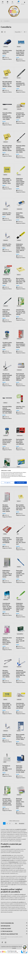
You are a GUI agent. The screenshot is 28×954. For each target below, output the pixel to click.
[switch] (24, 952)
